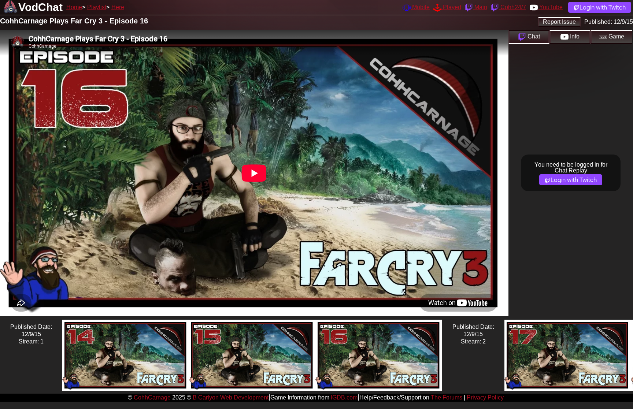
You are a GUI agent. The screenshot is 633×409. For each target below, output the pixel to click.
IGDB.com (344, 397)
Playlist (96, 7)
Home (74, 7)
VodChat (40, 7)
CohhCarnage (152, 397)
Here (117, 7)
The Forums (446, 397)
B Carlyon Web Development (231, 397)
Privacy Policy (485, 397)
